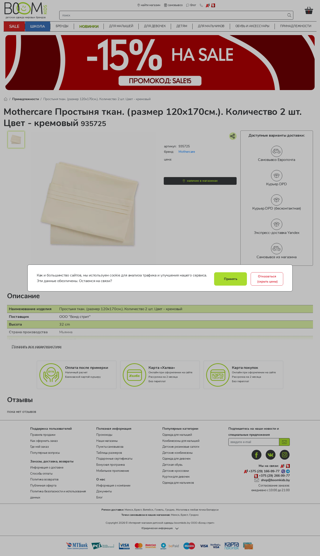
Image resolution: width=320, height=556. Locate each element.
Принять (230, 278)
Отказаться (267, 279)
